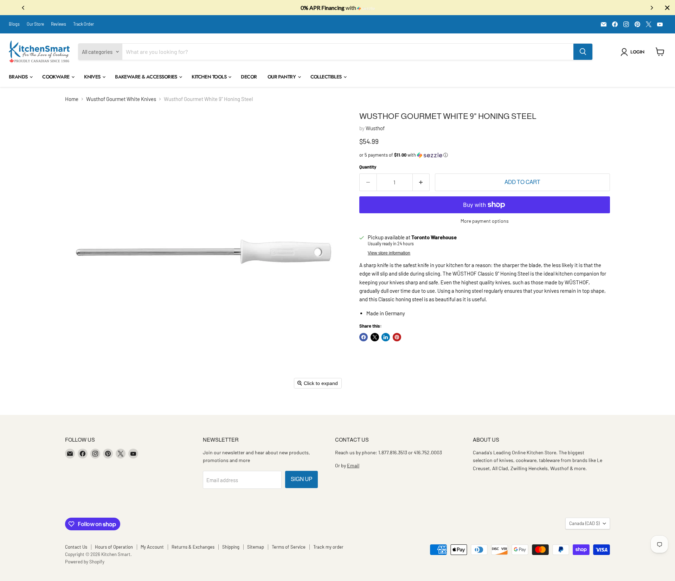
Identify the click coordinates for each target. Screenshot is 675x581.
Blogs (14, 23)
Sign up (301, 479)
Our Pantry (282, 76)
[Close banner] (667, 8)
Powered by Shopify (84, 561)
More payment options (485, 221)
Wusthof (375, 128)
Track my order (328, 547)
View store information (389, 253)
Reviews (58, 23)
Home (71, 99)
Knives (93, 76)
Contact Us (76, 547)
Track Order (83, 23)
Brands (19, 76)
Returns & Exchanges (193, 547)
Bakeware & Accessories (146, 76)
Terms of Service (289, 547)
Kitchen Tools (209, 76)
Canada (584, 523)
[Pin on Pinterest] (397, 337)
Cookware (56, 76)
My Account (152, 547)
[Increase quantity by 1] (421, 182)
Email (353, 465)
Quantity (368, 167)
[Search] (582, 52)
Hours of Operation (114, 547)
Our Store (35, 23)
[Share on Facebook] (363, 337)
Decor (249, 76)
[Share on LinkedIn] (385, 337)
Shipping (230, 547)
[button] (634, 52)
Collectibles (326, 76)
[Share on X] (375, 337)
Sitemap (255, 547)
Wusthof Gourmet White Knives (121, 99)
